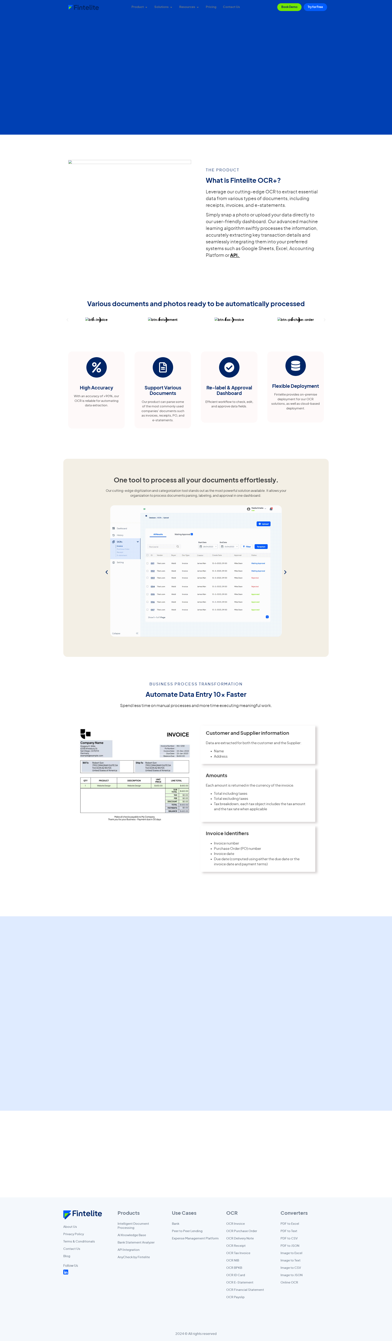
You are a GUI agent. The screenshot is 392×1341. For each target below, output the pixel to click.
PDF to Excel (290, 1223)
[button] (67, 320)
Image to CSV (291, 1267)
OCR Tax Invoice (238, 1253)
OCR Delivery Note (240, 1238)
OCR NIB (232, 1260)
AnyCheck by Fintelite (134, 1257)
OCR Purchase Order (241, 1231)
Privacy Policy (73, 1234)
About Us (70, 1226)
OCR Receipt (236, 1245)
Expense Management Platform (195, 1238)
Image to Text (291, 1260)
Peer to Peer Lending (187, 1231)
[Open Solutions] (171, 7)
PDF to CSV (289, 1238)
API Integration (129, 1249)
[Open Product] (146, 7)
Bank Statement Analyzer (136, 1242)
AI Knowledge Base (132, 1235)
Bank (175, 1223)
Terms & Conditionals (79, 1241)
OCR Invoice (235, 1223)
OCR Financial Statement (245, 1289)
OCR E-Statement (239, 1282)
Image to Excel (291, 1253)
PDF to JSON (290, 1245)
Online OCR (289, 1282)
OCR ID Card (235, 1275)
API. (235, 255)
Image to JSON (292, 1275)
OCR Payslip (235, 1297)
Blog (66, 1256)
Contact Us (71, 1248)
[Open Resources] (197, 7)
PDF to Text (289, 1231)
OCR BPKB (234, 1267)
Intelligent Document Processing (133, 1225)
